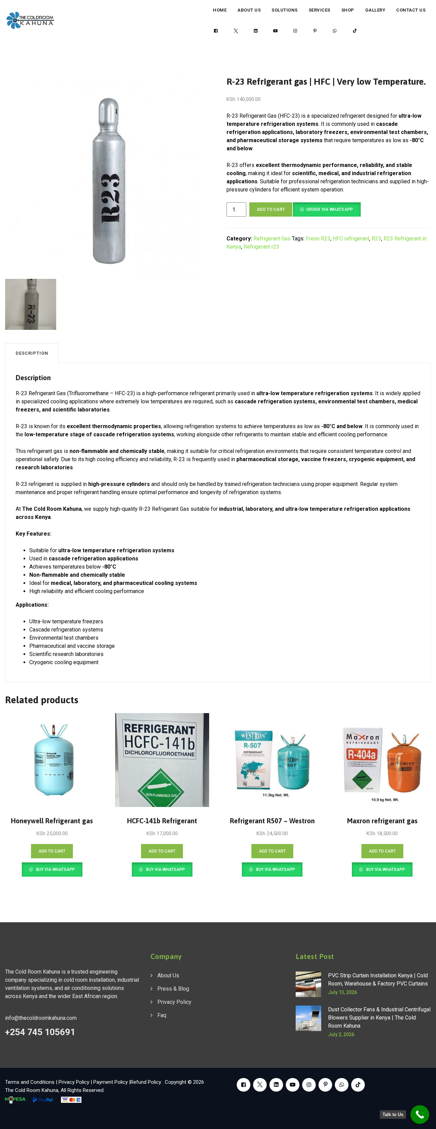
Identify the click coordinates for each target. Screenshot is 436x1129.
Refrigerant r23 (261, 246)
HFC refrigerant (351, 238)
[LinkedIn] (255, 31)
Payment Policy (110, 1082)
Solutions (284, 10)
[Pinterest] (315, 31)
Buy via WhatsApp (55, 869)
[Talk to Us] (419, 1114)
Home (220, 10)
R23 (376, 238)
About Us (249, 10)
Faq (161, 1015)
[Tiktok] (355, 31)
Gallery (375, 10)
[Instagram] (295, 31)
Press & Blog (173, 988)
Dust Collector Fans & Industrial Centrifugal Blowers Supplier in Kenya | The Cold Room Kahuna (379, 1017)
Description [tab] (32, 353)
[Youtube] (275, 31)
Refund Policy (146, 1082)
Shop (347, 10)
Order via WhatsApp (329, 209)
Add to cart (271, 209)
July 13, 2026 (342, 992)
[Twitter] (236, 31)
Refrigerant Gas (272, 238)
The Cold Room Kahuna (31, 1090)
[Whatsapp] (335, 31)
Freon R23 (318, 238)
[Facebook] (216, 31)
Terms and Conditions (29, 1082)
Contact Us (410, 10)
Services (319, 10)
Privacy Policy (174, 1002)
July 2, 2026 (341, 1034)
